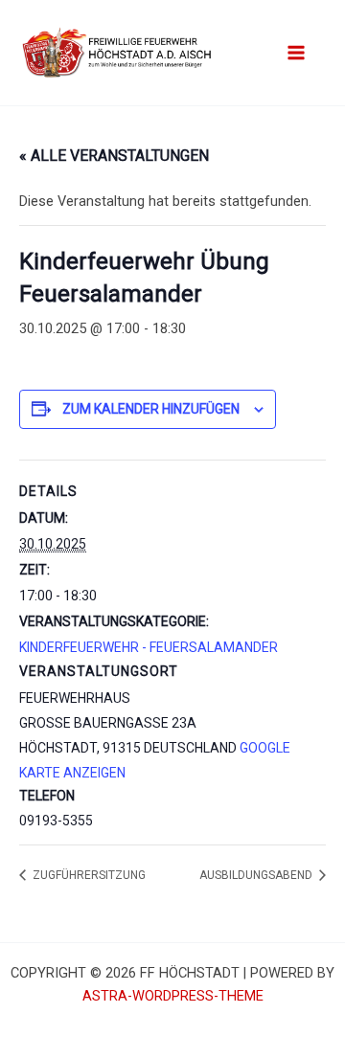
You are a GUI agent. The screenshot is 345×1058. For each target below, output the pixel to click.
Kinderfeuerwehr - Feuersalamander (148, 647)
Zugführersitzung (88, 875)
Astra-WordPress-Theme (173, 995)
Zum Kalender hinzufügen (151, 408)
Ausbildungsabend (257, 875)
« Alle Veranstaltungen (114, 155)
